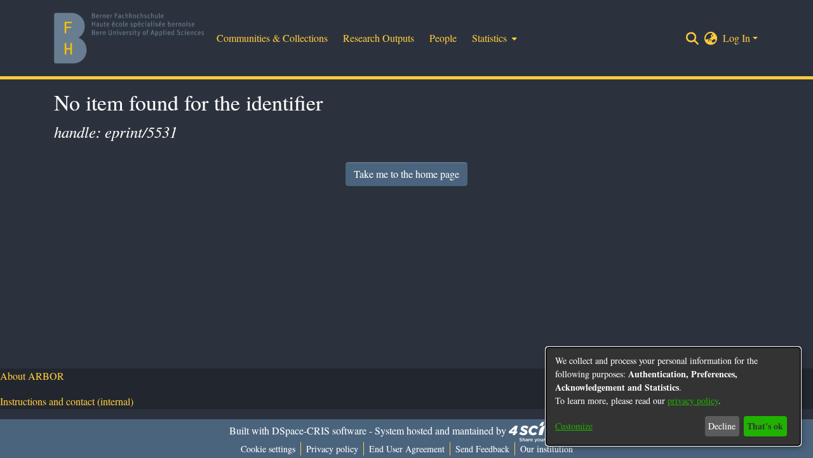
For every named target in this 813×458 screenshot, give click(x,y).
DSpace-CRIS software (319, 430)
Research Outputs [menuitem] (378, 37)
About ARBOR (32, 375)
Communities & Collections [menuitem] (272, 37)
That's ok (765, 426)
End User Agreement (407, 449)
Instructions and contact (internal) (66, 401)
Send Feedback (482, 449)
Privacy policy (332, 449)
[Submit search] (693, 38)
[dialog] (673, 396)
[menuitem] (493, 38)
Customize (574, 426)
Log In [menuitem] (736, 37)
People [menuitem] (443, 37)
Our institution (546, 449)
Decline (722, 426)
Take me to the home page (406, 173)
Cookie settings (268, 449)
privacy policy (693, 400)
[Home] (129, 38)
